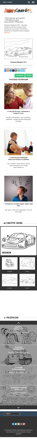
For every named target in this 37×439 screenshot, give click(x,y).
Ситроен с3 (27, 271)
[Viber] (16, 70)
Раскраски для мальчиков (11, 21)
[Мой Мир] (11, 70)
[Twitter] (16, 424)
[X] (13, 70)
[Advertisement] (18, 302)
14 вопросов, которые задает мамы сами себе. (18, 205)
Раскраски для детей (15, 18)
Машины (19, 22)
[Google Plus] (24, 424)
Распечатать (19, 75)
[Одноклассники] (8, 70)
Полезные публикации (18, 80)
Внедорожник (9, 271)
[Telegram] (24, 70)
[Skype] (21, 70)
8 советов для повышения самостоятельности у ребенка (18, 158)
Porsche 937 (27, 288)
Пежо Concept (9, 288)
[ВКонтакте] (5, 70)
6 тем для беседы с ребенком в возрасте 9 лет (18, 112)
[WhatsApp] (19, 70)
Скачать (28, 75)
